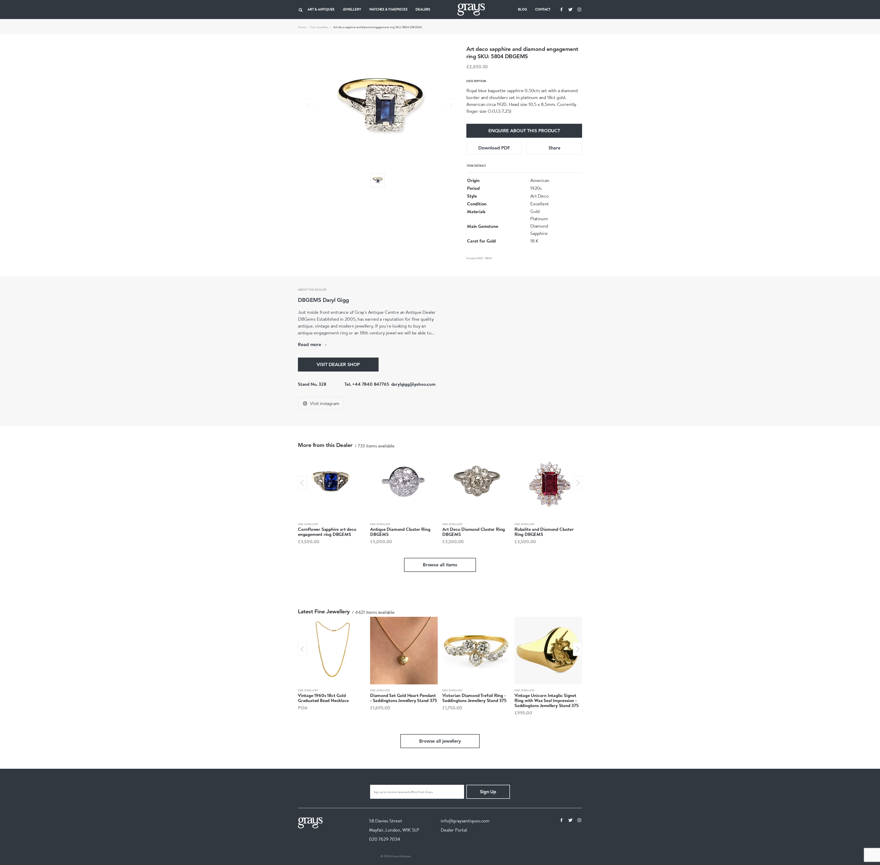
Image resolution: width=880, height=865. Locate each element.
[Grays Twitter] (570, 9)
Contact (542, 9)
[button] (377, 180)
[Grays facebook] (561, 9)
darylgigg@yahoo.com (413, 384)
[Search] (300, 9)
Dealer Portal (454, 830)
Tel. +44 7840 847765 (366, 384)
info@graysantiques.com (465, 821)
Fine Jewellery (319, 27)
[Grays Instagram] (579, 9)
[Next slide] (450, 105)
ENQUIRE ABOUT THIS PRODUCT (524, 131)
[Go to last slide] (302, 483)
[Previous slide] (309, 105)
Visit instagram (324, 403)
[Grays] (310, 822)
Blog (522, 9)
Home (302, 27)
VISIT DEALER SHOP (338, 365)
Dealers (422, 9)
